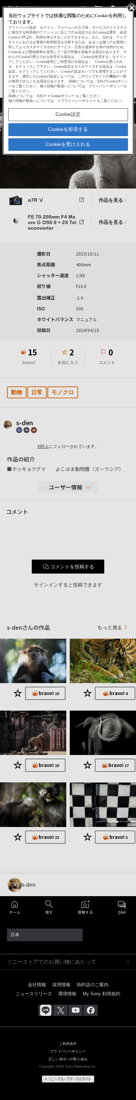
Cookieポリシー (63, 96)
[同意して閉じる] (131, 7)
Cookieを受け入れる (68, 144)
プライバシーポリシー (78, 101)
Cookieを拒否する (68, 129)
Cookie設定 (68, 114)
